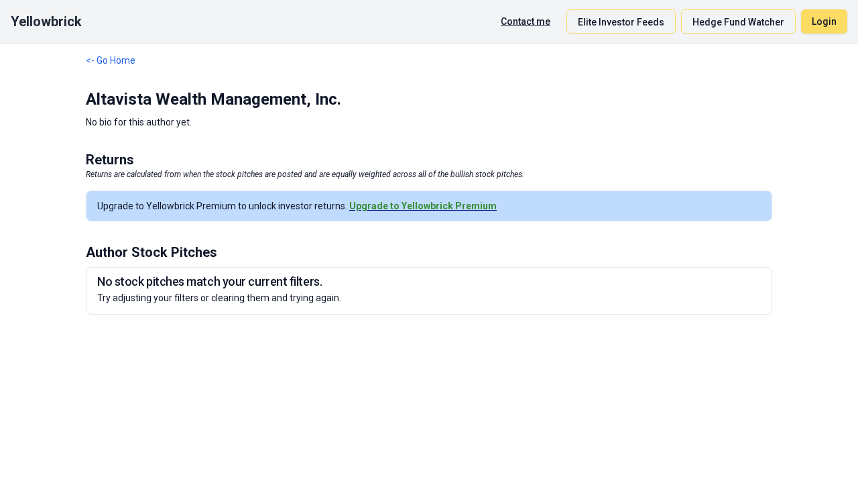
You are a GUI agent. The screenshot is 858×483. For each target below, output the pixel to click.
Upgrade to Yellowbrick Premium (423, 206)
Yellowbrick (46, 21)
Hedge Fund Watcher (738, 22)
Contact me (525, 21)
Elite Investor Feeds (621, 22)
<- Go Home (110, 60)
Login (824, 21)
